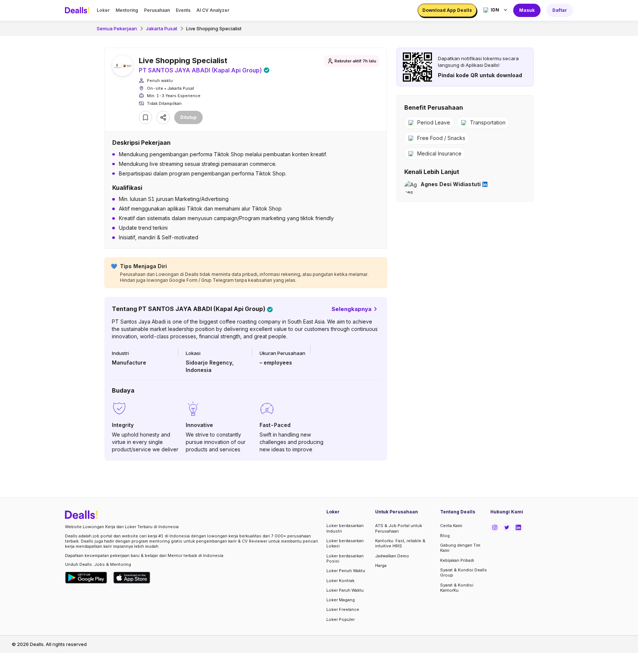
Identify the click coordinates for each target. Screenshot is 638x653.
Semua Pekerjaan (117, 28)
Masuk (527, 10)
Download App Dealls (447, 10)
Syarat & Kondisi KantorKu (456, 587)
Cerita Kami (451, 525)
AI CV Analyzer (212, 10)
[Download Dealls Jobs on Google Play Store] (86, 578)
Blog (445, 535)
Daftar (559, 10)
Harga (381, 565)
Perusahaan (157, 10)
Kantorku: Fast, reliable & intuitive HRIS (400, 543)
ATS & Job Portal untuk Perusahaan (398, 528)
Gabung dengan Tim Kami (460, 548)
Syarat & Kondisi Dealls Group (463, 572)
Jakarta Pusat (161, 28)
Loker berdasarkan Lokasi (345, 543)
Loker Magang (340, 599)
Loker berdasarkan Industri (345, 528)
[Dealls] (78, 10)
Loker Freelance (342, 609)
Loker (103, 10)
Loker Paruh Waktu (345, 590)
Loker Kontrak (340, 580)
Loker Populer (340, 619)
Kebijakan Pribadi (457, 560)
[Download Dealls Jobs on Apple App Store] (131, 578)
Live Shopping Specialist (213, 28)
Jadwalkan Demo (392, 555)
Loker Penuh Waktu (345, 570)
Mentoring (127, 10)
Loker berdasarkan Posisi (345, 558)
